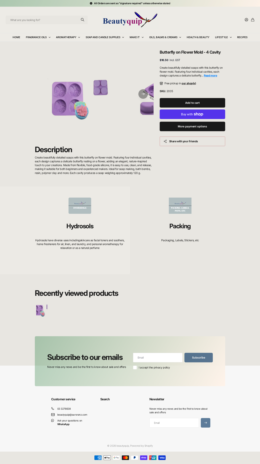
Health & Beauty (198, 37)
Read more (210, 75)
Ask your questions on (69, 422)
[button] (143, 94)
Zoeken (83, 20)
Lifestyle (221, 37)
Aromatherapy (66, 37)
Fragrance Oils (36, 37)
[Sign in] (246, 20)
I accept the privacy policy (154, 367)
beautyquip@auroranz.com (72, 414)
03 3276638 (64, 408)
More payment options (192, 126)
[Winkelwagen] (252, 20)
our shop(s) (189, 83)
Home (16, 37)
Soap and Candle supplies (103, 37)
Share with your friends (183, 141)
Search (105, 399)
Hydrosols (79, 226)
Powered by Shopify (141, 445)
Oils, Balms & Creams (163, 37)
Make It (135, 37)
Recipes (242, 37)
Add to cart (192, 102)
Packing (180, 226)
